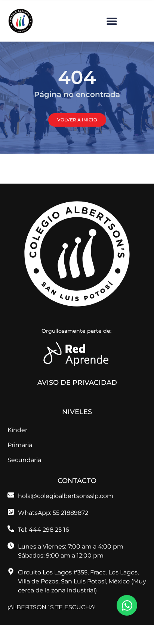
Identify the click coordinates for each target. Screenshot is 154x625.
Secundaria (24, 460)
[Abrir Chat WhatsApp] (127, 605)
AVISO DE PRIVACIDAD (77, 382)
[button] (112, 21)
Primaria (19, 445)
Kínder (17, 430)
